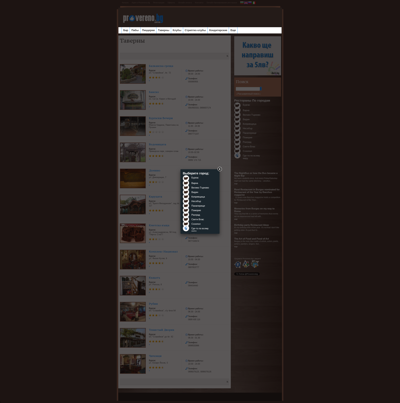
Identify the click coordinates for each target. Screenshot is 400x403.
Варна (194, 183)
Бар (125, 30)
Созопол (196, 224)
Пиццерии (148, 30)
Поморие (196, 210)
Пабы (135, 30)
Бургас (195, 177)
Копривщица (198, 196)
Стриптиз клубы (195, 30)
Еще (233, 30)
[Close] (219, 169)
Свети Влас (197, 219)
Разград (195, 214)
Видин (194, 192)
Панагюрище (198, 205)
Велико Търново (200, 187)
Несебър (196, 201)
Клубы (177, 30)
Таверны (163, 30)
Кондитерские (218, 30)
